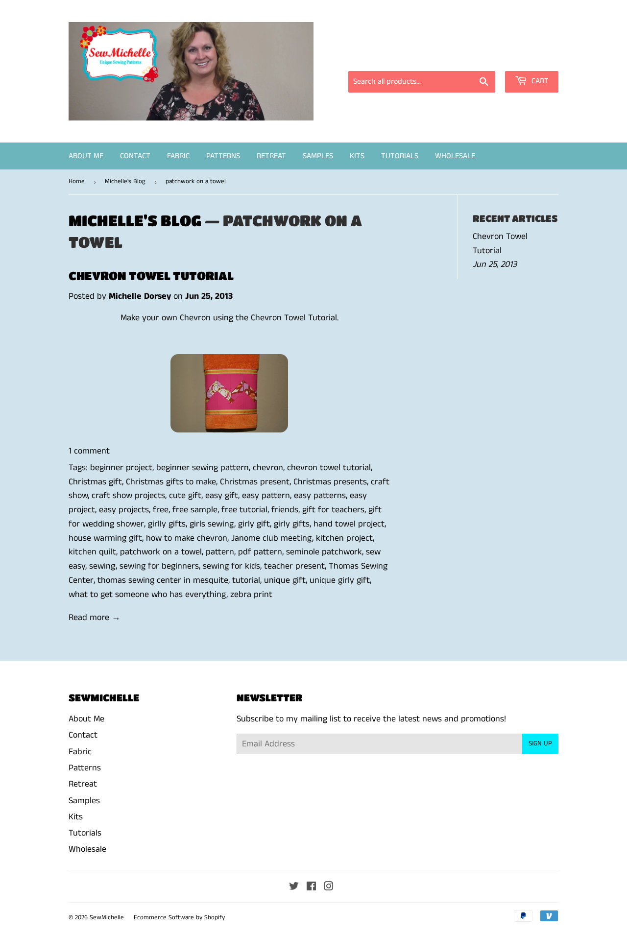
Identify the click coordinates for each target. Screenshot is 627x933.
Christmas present (254, 482)
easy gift (221, 495)
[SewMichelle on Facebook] (311, 887)
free (161, 509)
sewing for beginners (159, 566)
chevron (268, 467)
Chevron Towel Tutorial (151, 275)
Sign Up (540, 743)
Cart (539, 81)
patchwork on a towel (161, 552)
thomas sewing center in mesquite (162, 580)
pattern (220, 552)
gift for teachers (333, 509)
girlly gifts (167, 524)
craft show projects (128, 495)
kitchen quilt (92, 552)
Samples (318, 156)
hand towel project (349, 524)
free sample (194, 509)
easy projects (124, 509)
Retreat (271, 156)
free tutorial (244, 509)
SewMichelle (107, 917)
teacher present (294, 566)
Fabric (178, 156)
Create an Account (527, 57)
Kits (357, 156)
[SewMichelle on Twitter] (294, 887)
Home (77, 181)
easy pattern (266, 495)
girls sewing (212, 524)
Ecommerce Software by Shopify (179, 917)
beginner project (121, 467)
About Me (86, 156)
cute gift (185, 495)
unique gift (285, 580)
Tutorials (399, 156)
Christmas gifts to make (171, 482)
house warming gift (105, 538)
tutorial (246, 580)
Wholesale (455, 156)
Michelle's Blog (125, 181)
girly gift (254, 524)
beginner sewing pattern (202, 467)
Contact (135, 156)
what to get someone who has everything (147, 594)
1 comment (89, 451)
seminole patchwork (324, 552)
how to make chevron (186, 538)
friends (284, 509)
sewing (102, 566)
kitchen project (344, 538)
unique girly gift (340, 580)
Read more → (95, 617)
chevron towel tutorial (329, 467)
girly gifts (292, 524)
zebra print (251, 594)
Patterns (223, 156)
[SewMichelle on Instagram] (329, 887)
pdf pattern (260, 552)
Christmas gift (95, 482)
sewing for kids (231, 566)
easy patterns (320, 495)
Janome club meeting (271, 538)
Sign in (470, 57)
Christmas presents (330, 482)
